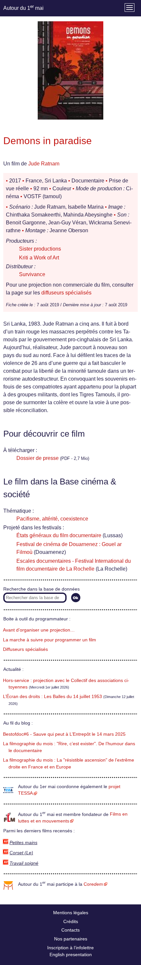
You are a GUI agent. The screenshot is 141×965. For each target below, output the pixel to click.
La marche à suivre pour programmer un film (49, 639)
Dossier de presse (37, 458)
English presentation (71, 954)
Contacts (70, 930)
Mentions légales (70, 912)
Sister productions (40, 249)
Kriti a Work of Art (39, 257)
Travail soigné (24, 863)
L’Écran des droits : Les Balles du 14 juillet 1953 (52, 696)
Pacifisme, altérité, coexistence (52, 518)
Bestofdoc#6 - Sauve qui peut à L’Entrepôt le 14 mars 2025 (64, 734)
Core (93, 884)
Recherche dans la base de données (41, 589)
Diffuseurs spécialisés (25, 649)
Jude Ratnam (43, 163)
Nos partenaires (70, 938)
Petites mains (23, 842)
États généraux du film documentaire (58, 535)
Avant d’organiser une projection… (39, 630)
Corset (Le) (21, 852)
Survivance (32, 274)
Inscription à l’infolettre (70, 947)
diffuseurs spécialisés (66, 292)
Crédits (70, 921)
